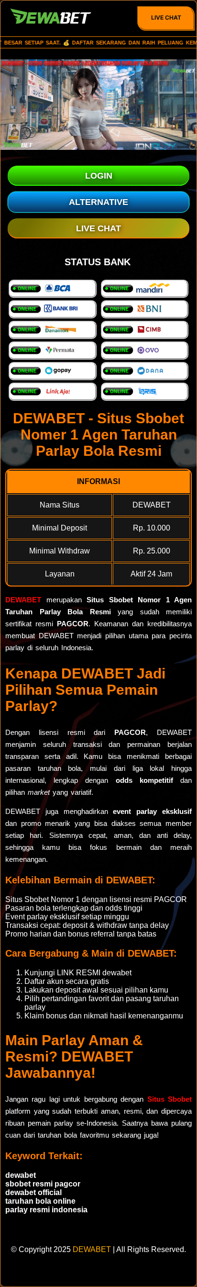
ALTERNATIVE (98, 202)
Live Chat (166, 17)
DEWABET (23, 600)
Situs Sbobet (169, 1099)
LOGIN (98, 176)
